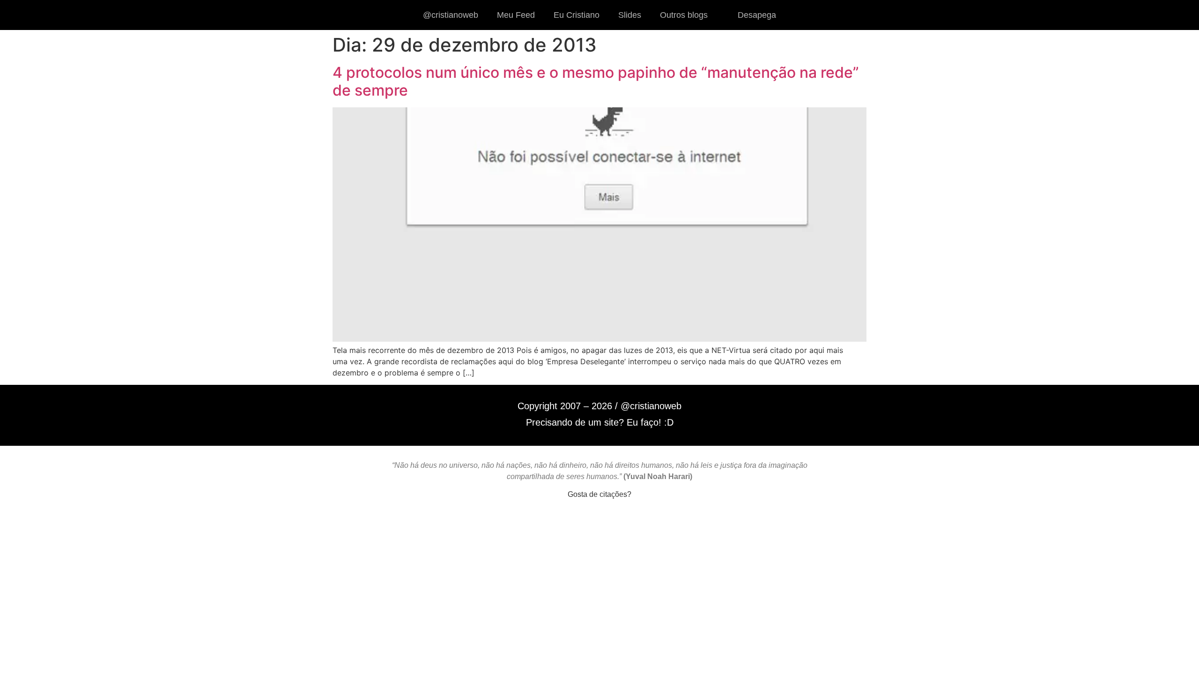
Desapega (757, 15)
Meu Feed (516, 15)
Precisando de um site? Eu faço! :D (600, 422)
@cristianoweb (450, 15)
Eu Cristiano (577, 15)
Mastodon (599, 526)
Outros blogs (684, 15)
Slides (629, 15)
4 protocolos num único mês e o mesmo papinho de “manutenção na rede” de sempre (596, 81)
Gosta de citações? (599, 494)
